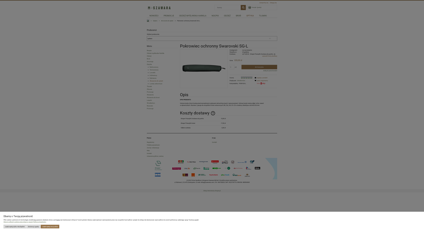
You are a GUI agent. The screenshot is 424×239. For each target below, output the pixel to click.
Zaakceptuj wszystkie (50, 226)
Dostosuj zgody (33, 226)
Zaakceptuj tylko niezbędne (15, 226)
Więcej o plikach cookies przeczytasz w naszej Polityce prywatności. (25, 222)
